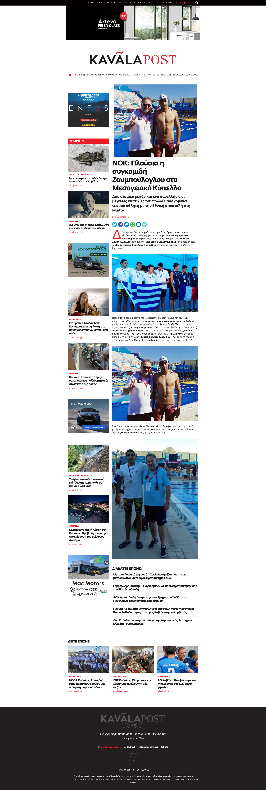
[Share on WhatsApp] (132, 224)
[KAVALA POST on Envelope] (134, 725)
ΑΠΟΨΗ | (90, 75)
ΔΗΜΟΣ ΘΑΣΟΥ (168, 2)
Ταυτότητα (133, 761)
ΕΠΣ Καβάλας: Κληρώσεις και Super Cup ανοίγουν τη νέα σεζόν (132, 684)
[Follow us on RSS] (189, 3)
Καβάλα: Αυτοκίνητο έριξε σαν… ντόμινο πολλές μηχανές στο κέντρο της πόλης (88, 381)
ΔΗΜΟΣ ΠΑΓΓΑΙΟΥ (133, 2)
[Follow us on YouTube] (186, 3)
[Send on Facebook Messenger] (126, 224)
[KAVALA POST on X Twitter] (129, 725)
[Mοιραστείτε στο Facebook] (120, 224)
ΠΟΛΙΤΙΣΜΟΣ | (125, 75)
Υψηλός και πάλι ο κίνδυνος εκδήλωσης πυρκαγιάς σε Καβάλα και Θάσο (86, 483)
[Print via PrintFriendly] (144, 224)
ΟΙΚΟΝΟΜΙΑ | (112, 75)
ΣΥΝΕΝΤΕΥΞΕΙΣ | (139, 75)
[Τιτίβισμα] (114, 224)
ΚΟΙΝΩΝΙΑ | (100, 75)
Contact (133, 757)
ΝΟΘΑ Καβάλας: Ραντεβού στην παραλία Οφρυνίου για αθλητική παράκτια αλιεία (87, 684)
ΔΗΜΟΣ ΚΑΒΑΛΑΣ (114, 2)
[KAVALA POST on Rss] (140, 725)
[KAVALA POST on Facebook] (124, 725)
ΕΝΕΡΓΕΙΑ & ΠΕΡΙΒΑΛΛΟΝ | (172, 75)
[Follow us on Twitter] (182, 3)
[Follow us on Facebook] (178, 3)
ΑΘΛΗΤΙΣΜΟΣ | (153, 75)
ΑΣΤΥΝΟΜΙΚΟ (191, 75)
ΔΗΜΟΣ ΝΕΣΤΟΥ (151, 2)
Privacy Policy (133, 754)
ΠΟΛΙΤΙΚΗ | (80, 75)
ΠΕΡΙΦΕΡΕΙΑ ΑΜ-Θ (96, 2)
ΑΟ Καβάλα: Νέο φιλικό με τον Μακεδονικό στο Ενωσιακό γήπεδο (177, 684)
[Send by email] (138, 224)
